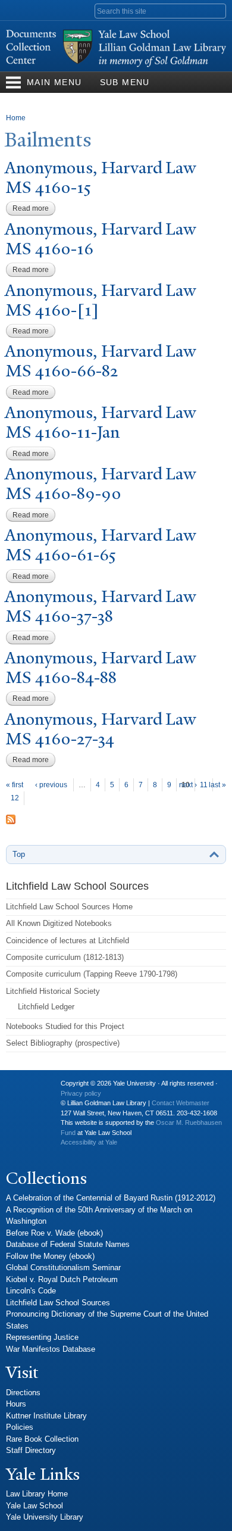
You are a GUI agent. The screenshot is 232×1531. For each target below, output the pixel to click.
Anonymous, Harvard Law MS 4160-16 (100, 239)
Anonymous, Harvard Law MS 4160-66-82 (100, 361)
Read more (33, 208)
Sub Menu (125, 82)
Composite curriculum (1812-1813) (65, 957)
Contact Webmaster (180, 1102)
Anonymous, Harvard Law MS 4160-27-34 (100, 729)
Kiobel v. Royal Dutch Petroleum (62, 1279)
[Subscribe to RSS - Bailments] (10, 818)
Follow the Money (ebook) (50, 1256)
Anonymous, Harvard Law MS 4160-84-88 (100, 667)
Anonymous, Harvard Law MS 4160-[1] (100, 300)
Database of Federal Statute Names (68, 1244)
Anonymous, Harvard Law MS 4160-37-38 (100, 606)
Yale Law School (34, 1505)
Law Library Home (37, 1493)
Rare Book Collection (42, 1439)
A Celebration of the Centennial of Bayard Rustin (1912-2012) (110, 1197)
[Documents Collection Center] (116, 65)
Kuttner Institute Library (46, 1415)
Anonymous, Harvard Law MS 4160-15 (100, 177)
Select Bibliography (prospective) (63, 1043)
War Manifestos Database (50, 1349)
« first (14, 785)
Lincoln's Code (31, 1290)
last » (217, 785)
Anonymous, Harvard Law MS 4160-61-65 (100, 545)
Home (16, 118)
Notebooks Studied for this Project (65, 1026)
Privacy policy (81, 1093)
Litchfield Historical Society (53, 991)
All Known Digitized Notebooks (59, 923)
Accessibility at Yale (89, 1142)
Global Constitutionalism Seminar (63, 1267)
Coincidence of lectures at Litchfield (67, 940)
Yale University (24, 1088)
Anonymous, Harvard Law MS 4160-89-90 (100, 483)
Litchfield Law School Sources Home (69, 906)
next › (188, 785)
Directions (23, 1392)
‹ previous (51, 785)
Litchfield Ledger (46, 1006)
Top (18, 854)
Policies (19, 1427)
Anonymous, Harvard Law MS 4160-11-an (100, 422)
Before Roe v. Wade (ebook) (54, 1232)
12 (15, 798)
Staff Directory (31, 1450)
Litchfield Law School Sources (58, 1302)
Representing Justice (42, 1337)
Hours (16, 1403)
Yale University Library (44, 1517)
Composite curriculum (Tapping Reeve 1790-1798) (91, 973)
